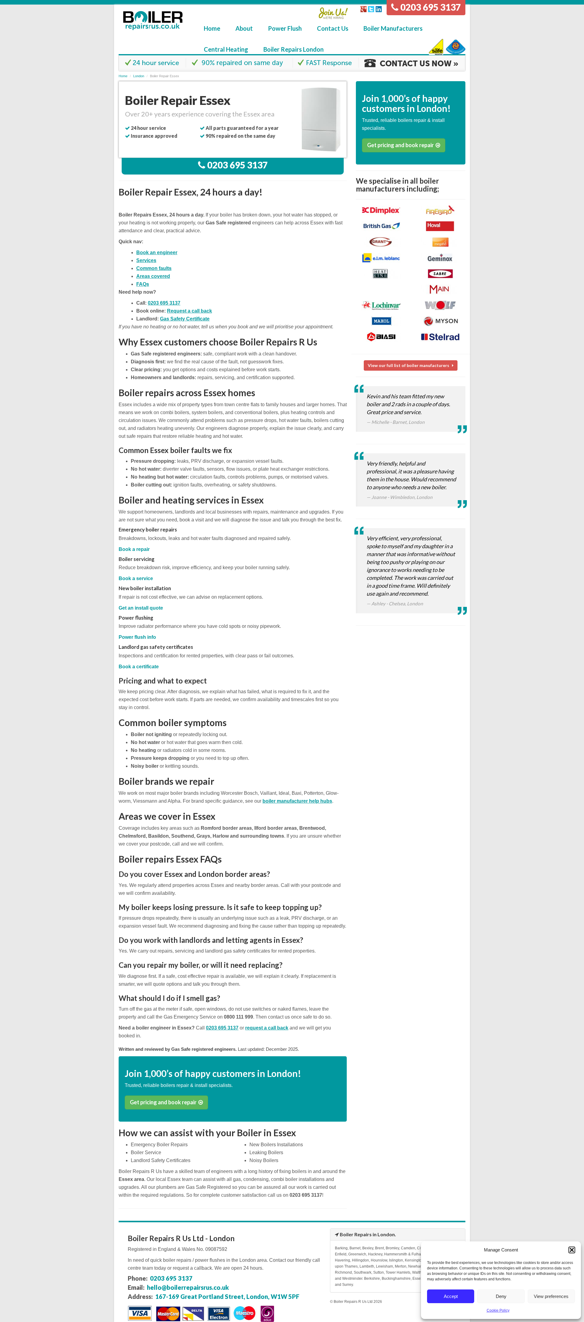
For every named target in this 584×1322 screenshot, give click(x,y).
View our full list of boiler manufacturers (410, 365)
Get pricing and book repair (164, 1102)
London (138, 76)
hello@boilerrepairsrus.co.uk (188, 1287)
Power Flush (285, 28)
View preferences (551, 1296)
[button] (572, 1250)
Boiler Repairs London (293, 49)
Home (212, 28)
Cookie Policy (498, 1310)
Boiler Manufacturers (392, 28)
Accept (451, 1296)
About (244, 28)
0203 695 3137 (429, 7)
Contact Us (332, 28)
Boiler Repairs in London (367, 1234)
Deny (501, 1296)
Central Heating (226, 49)
